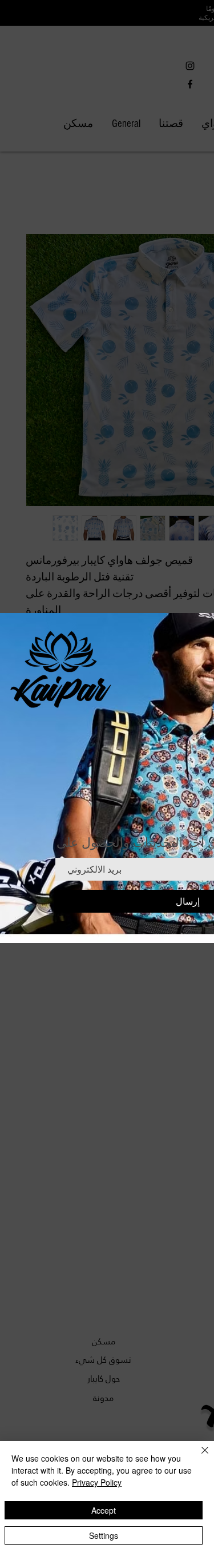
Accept (103, 1510)
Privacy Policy (97, 1482)
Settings (103, 1535)
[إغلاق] (198, 1457)
